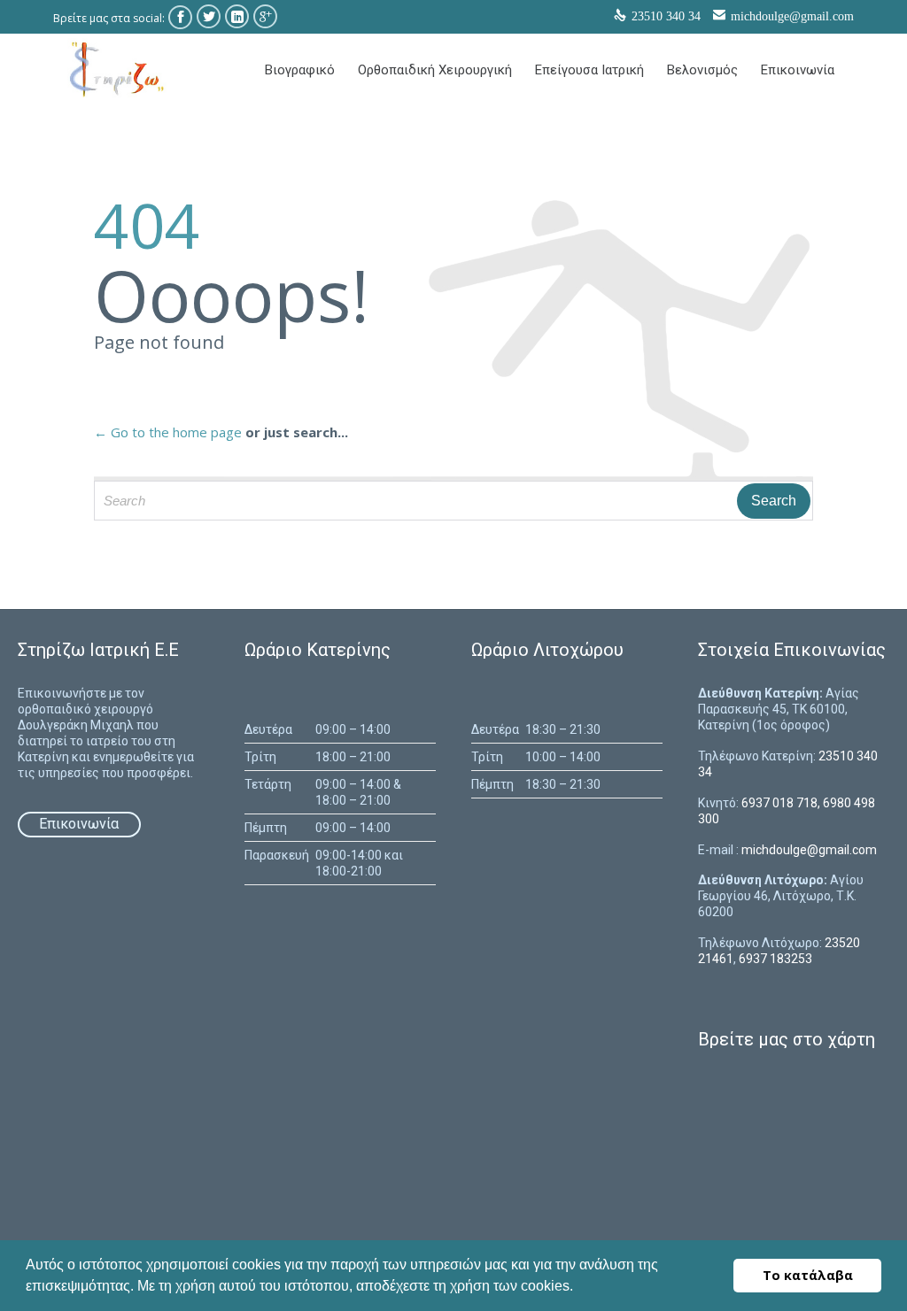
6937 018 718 (779, 803)
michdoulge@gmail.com (792, 16)
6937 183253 (775, 959)
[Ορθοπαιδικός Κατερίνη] (115, 69)
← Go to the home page (168, 432)
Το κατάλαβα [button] (808, 1275)
